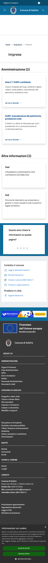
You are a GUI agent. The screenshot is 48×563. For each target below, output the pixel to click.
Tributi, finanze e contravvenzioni (14, 428)
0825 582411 (21, 492)
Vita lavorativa (7, 402)
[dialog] (24, 544)
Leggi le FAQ (6, 510)
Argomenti (18, 44)
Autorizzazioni (7, 436)
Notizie (4, 449)
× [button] (45, 527)
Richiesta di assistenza (10, 512)
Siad (7, 167)
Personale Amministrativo (11, 381)
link (3, 543)
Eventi (4, 466)
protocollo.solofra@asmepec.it (18, 489)
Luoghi (4, 468)
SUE (7, 195)
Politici (4, 378)
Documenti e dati (8, 384)
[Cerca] (43, 10)
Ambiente (5, 431)
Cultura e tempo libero (10, 399)
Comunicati (5, 451)
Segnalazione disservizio (11, 507)
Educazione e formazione (11, 422)
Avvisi (3, 454)
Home (8, 44)
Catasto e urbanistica (10, 407)
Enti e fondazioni (8, 375)
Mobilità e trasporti (9, 410)
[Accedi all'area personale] (39, 3)
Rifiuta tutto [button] (23, 554)
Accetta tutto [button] (24, 548)
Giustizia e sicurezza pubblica (13, 425)
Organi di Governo (8, 367)
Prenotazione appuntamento (13, 504)
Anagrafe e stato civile (10, 396)
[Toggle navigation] (4, 10)
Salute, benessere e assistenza (13, 433)
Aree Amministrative (9, 370)
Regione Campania (10, 2)
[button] (24, 558)
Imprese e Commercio (10, 404)
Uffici (3, 372)
